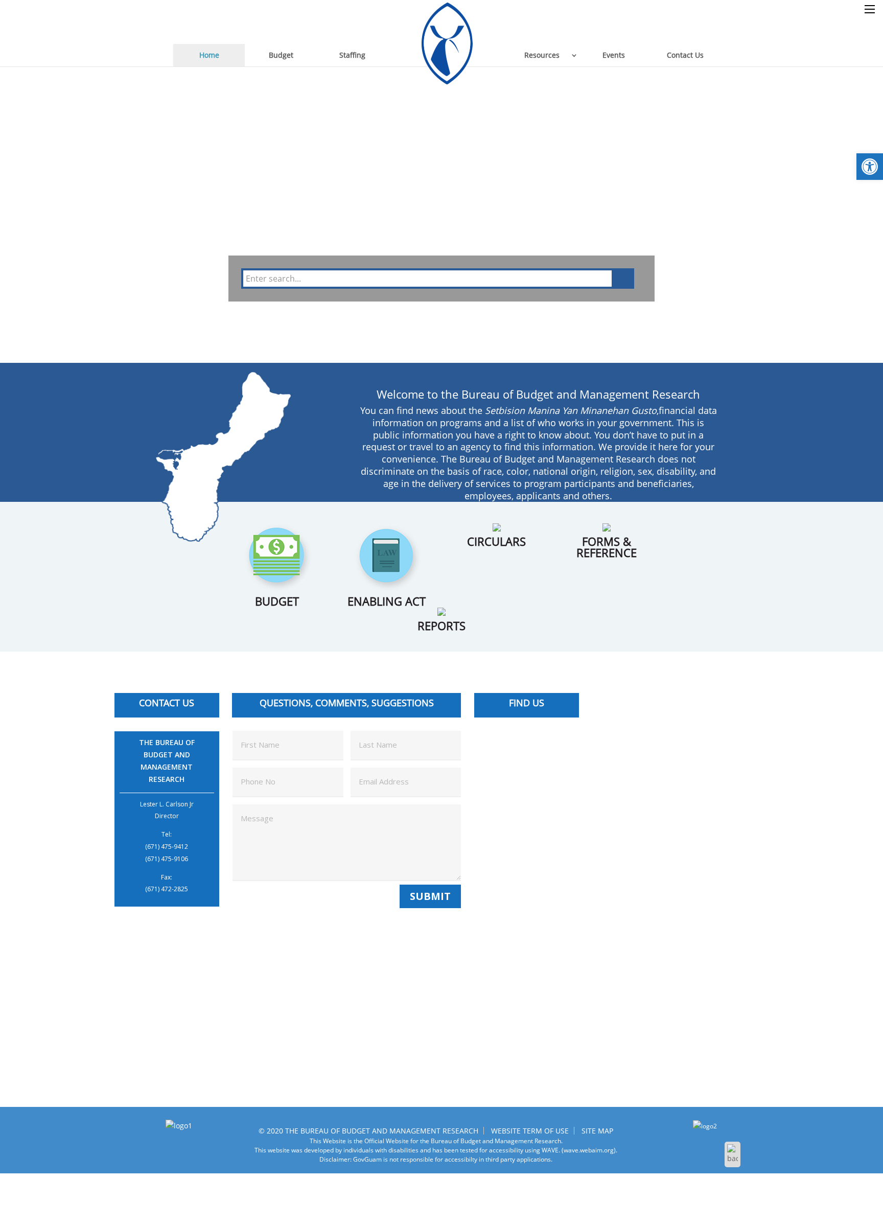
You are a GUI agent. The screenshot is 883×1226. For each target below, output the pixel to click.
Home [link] (209, 55)
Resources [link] (542, 55)
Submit (430, 896)
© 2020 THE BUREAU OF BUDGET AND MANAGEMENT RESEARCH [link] (368, 1131)
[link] (869, 166)
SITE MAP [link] (597, 1131)
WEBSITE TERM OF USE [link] (530, 1131)
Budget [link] (281, 55)
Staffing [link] (352, 55)
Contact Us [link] (685, 55)
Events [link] (613, 55)
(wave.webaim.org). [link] (588, 1150)
